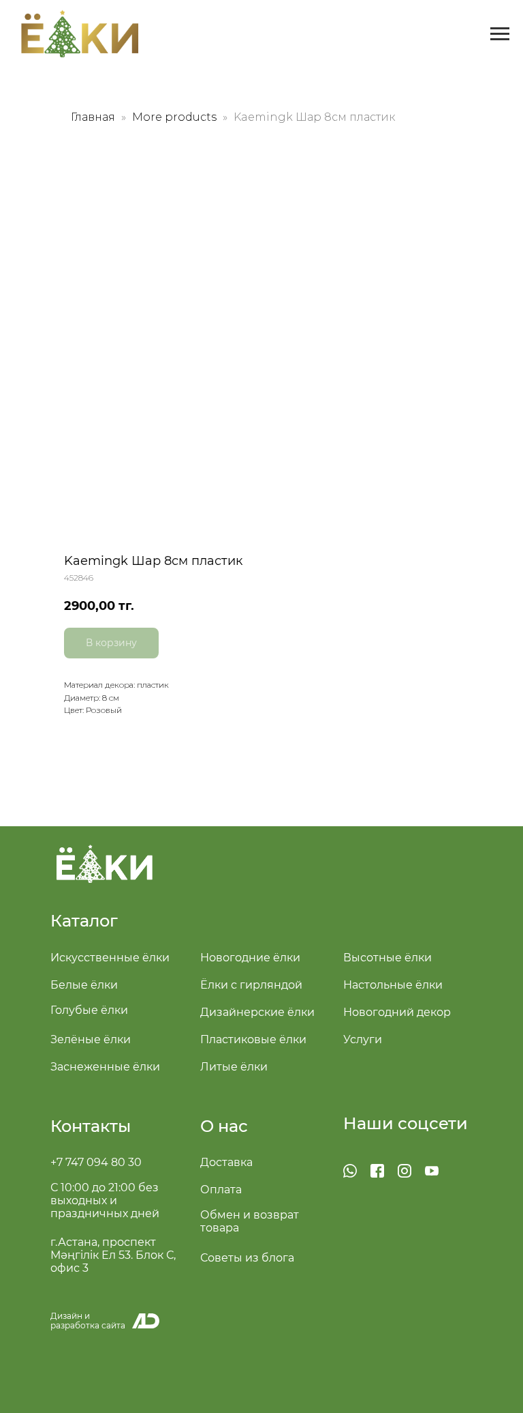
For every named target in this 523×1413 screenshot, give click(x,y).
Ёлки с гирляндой (251, 984)
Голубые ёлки (89, 1010)
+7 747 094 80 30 (96, 1162)
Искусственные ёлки (110, 957)
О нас (224, 1126)
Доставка (226, 1162)
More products (175, 117)
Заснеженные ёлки (105, 1066)
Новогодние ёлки (250, 957)
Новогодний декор (397, 1012)
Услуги (362, 1039)
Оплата (221, 1189)
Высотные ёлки (387, 957)
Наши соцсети (405, 1123)
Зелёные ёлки (90, 1039)
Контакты (90, 1126)
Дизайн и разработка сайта (87, 1320)
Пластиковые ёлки (253, 1039)
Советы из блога (247, 1257)
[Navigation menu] (499, 34)
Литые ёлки (234, 1066)
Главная (93, 117)
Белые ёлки (84, 984)
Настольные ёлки (393, 984)
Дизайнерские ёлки (257, 1012)
